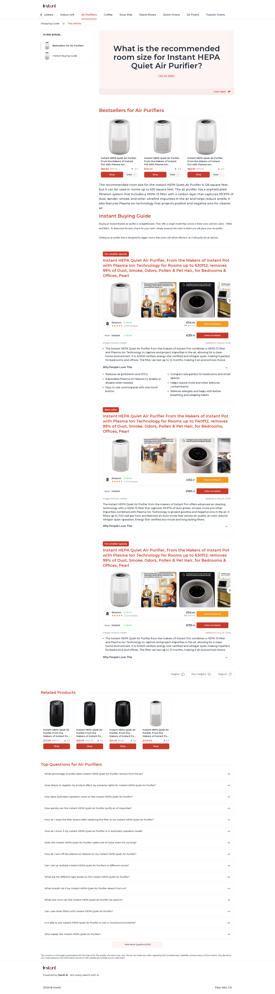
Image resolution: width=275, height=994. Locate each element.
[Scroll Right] (230, 300)
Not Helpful (198, 674)
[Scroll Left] (41, 15)
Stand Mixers (147, 14)
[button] (229, 91)
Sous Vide (126, 14)
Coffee (108, 14)
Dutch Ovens (171, 14)
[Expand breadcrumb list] (63, 23)
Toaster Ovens (215, 14)
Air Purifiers (89, 14)
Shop (112, 174)
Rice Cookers (44, 14)
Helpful (175, 674)
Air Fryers (193, 14)
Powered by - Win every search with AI (71, 975)
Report (222, 674)
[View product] (119, 147)
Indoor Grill (67, 14)
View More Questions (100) (137, 944)
